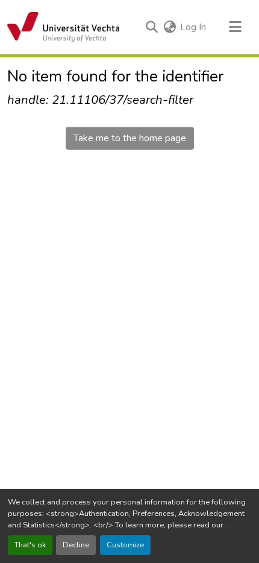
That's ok (30, 544)
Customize (125, 544)
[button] (63, 27)
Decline (76, 544)
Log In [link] (193, 27)
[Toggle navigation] (235, 27)
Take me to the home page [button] (129, 138)
